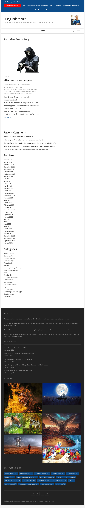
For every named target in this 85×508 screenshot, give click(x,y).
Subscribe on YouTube (12, 5)
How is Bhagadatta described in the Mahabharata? (31, 150)
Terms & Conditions (55, 5)
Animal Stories (9, 253)
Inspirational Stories (11, 270)
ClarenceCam (8, 143)
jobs (5, 272)
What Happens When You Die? (24, 91)
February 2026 (9, 164)
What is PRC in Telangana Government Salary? (19, 353)
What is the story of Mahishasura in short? (28, 140)
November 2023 (9, 195)
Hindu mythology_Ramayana (13, 268)
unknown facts (29, 89)
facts (12, 89)
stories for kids (9, 289)
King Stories (8, 275)
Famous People (9, 261)
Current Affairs (9, 256)
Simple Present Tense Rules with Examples (18, 348)
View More (8, 118)
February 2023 (9, 205)
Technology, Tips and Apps (13, 292)
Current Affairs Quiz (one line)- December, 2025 (19, 359)
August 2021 (8, 243)
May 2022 (7, 224)
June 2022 (7, 222)
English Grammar (9, 258)
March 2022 (8, 229)
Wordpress (7, 296)
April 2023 (7, 200)
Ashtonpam (8, 146)
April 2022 (7, 226)
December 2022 (9, 210)
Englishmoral (16, 19)
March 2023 (8, 203)
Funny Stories (8, 263)
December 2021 (9, 236)
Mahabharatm (8, 280)
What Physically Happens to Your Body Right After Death (20, 92)
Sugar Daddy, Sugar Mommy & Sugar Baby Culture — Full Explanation (26, 365)
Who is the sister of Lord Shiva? (22, 136)
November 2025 (9, 169)
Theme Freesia (25, 501)
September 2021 (9, 241)
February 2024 (9, 193)
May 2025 (7, 183)
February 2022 (9, 231)
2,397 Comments (24, 84)
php (5, 287)
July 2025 (7, 179)
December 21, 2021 (10, 84)
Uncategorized (9, 294)
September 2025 (9, 174)
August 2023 (8, 198)
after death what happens (18, 80)
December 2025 (9, 167)
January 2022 (8, 233)
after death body (10, 87)
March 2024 (8, 191)
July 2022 (7, 219)
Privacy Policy (67, 5)
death (8, 89)
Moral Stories (8, 282)
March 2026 (8, 162)
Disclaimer (75, 5)
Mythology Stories (10, 284)
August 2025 (8, 176)
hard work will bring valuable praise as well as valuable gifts (35, 143)
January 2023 (8, 207)
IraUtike (6, 136)
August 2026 (8, 160)
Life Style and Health (11, 277)
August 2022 (8, 217)
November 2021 (9, 238)
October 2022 (9, 212)
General (6, 76)
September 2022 (9, 214)
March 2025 (8, 186)
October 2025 (9, 172)
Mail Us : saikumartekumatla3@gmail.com (35, 5)
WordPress (33, 501)
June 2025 (7, 181)
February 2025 (9, 188)
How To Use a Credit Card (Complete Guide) (18, 370)
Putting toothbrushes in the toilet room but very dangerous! (34, 146)
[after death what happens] (22, 59)
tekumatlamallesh (19, 89)
